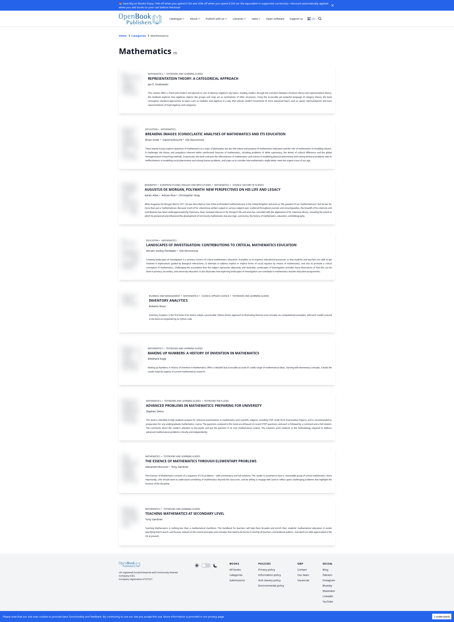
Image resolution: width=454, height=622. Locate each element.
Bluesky (327, 585)
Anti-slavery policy (269, 580)
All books (235, 569)
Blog (325, 569)
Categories (138, 35)
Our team (303, 575)
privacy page (216, 616)
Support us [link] (296, 18)
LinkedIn (328, 596)
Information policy (269, 575)
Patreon (327, 575)
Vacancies (303, 580)
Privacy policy (266, 569)
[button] (332, 5)
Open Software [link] (275, 18)
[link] (140, 18)
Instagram (329, 580)
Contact (302, 569)
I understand (442, 616)
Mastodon (329, 591)
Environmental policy (271, 585)
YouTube (328, 601)
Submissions (237, 580)
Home (123, 35)
